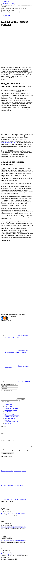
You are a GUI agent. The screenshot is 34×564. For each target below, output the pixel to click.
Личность (8, 413)
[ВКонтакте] (2, 318)
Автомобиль (9, 405)
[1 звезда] (15, 248)
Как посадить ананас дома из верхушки (13, 499)
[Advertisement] (17, 47)
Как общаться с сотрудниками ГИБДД (16, 336)
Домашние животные (11, 408)
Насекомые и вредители (12, 416)
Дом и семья (8, 406)
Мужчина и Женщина (12, 415)
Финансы (8, 423)
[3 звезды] (15, 277)
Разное (7, 420)
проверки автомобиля (8, 142)
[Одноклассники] (4, 318)
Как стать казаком (24, 381)
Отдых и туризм (10, 418)
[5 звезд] (15, 306)
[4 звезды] (15, 292)
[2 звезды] (15, 263)
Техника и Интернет (11, 422)
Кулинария (8, 411)
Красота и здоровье (11, 410)
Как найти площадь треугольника (12, 485)
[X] (7, 318)
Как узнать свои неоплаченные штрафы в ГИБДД (17, 351)
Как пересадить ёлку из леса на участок (13, 471)
